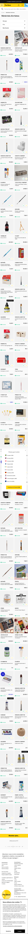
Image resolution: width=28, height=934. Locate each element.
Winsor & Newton (18, 884)
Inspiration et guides (6, 873)
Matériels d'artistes (18, 863)
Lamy (15, 879)
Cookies (3, 883)
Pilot (15, 878)
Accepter (20, 931)
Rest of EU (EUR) (10, 481)
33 (22, 846)
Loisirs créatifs (17, 865)
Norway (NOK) (10, 458)
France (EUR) (10, 469)
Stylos (15, 866)
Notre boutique (5, 868)
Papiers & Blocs (17, 868)
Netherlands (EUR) (11, 475)
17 (14, 846)
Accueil (2, 12)
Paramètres (8, 931)
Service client (5, 864)
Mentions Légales (6, 882)
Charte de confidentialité (7, 880)
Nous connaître (5, 867)
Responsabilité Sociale (7, 874)
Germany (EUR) (10, 472)
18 (16, 846)
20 (19, 846)
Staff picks (16, 874)
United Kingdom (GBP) (12, 478)
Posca (15, 882)
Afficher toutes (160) (19, 886)
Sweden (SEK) (10, 455)
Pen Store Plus (5, 871)
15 (11, 846)
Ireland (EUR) (10, 467)
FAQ (3, 865)
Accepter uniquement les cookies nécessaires (12, 926)
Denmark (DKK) (10, 461)
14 (9, 846)
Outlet (15, 871)
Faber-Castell (17, 881)
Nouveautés (17, 872)
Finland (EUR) (10, 464)
